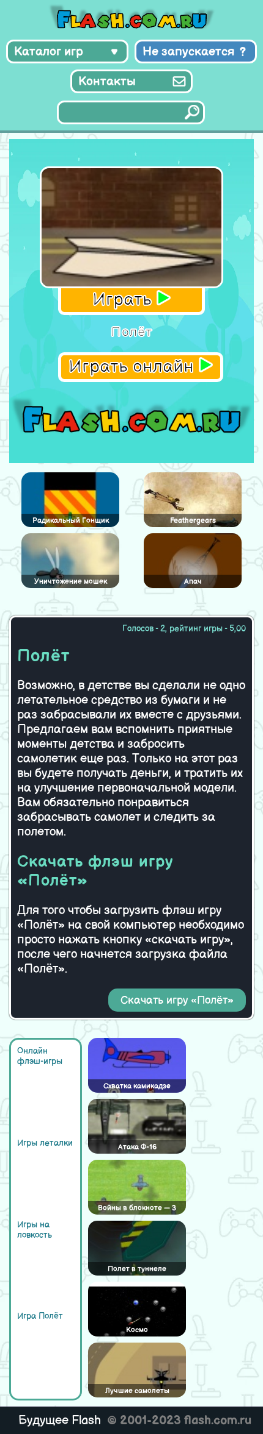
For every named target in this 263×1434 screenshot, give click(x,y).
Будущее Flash (59, 1420)
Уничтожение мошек (70, 581)
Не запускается (189, 51)
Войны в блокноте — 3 (137, 1208)
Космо (137, 1330)
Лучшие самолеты (137, 1391)
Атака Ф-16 (137, 1147)
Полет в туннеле (137, 1269)
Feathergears (193, 520)
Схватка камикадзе (137, 1086)
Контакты (107, 81)
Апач (193, 581)
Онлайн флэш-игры (39, 1056)
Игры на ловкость (34, 1229)
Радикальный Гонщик (70, 520)
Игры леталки (45, 1143)
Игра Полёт (40, 1316)
